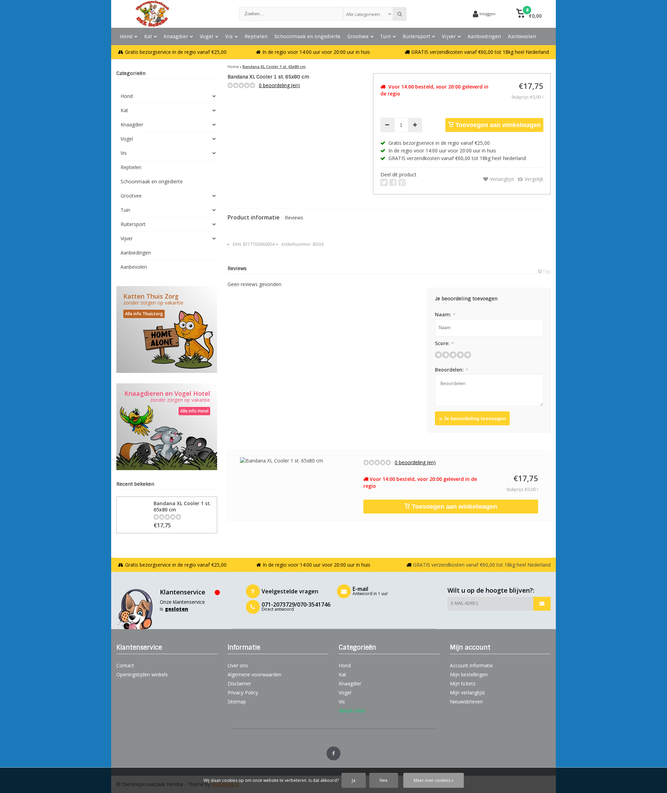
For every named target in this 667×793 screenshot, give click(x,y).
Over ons (238, 665)
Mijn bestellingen (469, 674)
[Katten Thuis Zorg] (166, 329)
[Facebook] (333, 753)
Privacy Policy (243, 692)
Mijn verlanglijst (467, 692)
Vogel (206, 36)
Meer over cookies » (433, 780)
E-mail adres (464, 603)
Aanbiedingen (484, 36)
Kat (148, 36)
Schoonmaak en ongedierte (307, 36)
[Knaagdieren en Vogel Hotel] (166, 426)
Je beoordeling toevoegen (474, 418)
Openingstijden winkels (142, 674)
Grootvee (358, 36)
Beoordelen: (451, 369)
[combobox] (368, 14)
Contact (125, 665)
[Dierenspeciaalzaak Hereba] (170, 14)
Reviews (294, 217)
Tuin (385, 36)
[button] (529, 14)
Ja (353, 780)
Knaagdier (176, 36)
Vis (229, 36)
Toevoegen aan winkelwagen (497, 125)
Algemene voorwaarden (254, 674)
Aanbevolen (522, 36)
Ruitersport (416, 36)
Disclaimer (239, 683)
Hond (126, 36)
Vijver (449, 36)
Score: (444, 343)
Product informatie (254, 217)
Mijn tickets (463, 683)
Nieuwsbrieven (466, 701)
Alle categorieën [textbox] (363, 14)
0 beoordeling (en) (279, 85)
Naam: (445, 314)
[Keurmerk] (441, 14)
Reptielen (256, 36)
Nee (384, 780)
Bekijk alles (352, 710)
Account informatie (471, 665)
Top (546, 271)
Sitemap (237, 701)
